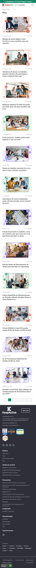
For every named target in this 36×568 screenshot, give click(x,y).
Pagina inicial (6, 9)
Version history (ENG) (8, 458)
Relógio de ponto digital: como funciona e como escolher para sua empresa (15, 41)
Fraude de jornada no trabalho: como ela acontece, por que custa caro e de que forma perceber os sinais (16, 234)
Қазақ (10, 550)
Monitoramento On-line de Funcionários (13, 494)
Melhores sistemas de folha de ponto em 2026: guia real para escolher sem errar (16, 107)
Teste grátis (26, 410)
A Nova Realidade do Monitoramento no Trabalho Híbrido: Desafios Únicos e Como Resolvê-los (16, 297)
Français (4, 550)
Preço (3, 456)
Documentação (6, 521)
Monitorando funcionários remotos (11, 499)
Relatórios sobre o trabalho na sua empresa (14, 483)
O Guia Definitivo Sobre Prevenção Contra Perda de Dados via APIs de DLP (16, 329)
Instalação (5, 519)
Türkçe (4, 548)
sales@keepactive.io (7, 416)
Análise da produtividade (9, 489)
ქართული (28, 548)
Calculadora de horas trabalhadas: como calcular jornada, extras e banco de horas (16, 201)
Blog (3, 461)
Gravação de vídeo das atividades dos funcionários (16, 497)
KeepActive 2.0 (6, 492)
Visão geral (5, 453)
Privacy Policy (30, 562)
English (4, 546)
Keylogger (5, 502)
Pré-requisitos (6, 524)
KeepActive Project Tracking (9, 472)
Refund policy (30, 560)
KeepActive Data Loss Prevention (11, 475)
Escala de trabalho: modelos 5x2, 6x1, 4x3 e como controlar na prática (16, 169)
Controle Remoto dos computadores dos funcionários (13, 505)
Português (18, 546)
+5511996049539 (13, 425)
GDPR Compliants (7, 562)
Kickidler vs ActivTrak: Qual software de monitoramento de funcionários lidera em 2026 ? (17, 391)
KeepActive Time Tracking (9, 467)
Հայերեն (12, 548)
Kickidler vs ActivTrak (8, 511)
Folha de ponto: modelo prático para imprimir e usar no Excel (16, 138)
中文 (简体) (20, 548)
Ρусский (26, 546)
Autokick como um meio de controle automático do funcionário (16, 486)
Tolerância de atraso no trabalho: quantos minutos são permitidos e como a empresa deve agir (15, 74)
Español (11, 546)
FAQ (3, 526)
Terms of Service (19, 560)
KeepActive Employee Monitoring (11, 470)
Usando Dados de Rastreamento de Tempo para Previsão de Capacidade (15, 265)
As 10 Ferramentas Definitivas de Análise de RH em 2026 (14, 360)
